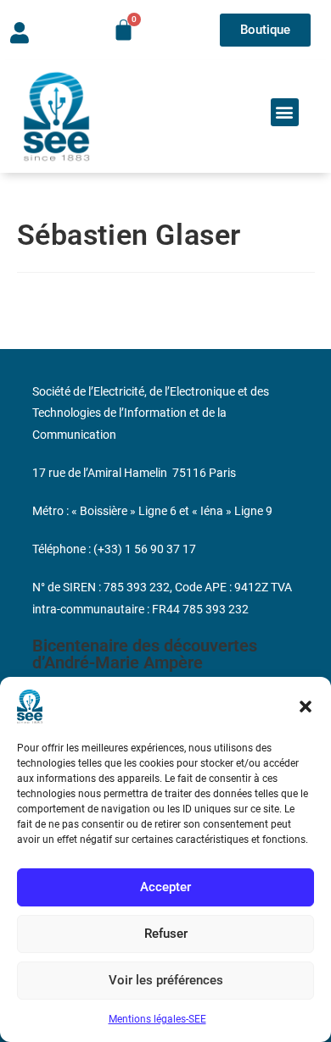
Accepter (165, 887)
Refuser (166, 933)
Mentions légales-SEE (157, 1019)
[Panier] (123, 30)
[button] (305, 706)
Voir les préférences (166, 980)
